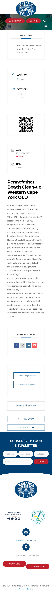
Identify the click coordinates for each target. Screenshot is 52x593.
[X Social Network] (22, 345)
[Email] (34, 345)
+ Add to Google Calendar (26, 376)
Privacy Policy (26, 589)
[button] (44, 21)
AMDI (21, 94)
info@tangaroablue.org (26, 540)
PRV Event (28, 419)
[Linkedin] (28, 345)
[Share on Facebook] (16, 345)
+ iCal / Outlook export (27, 384)
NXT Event (23, 427)
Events (21, 97)
